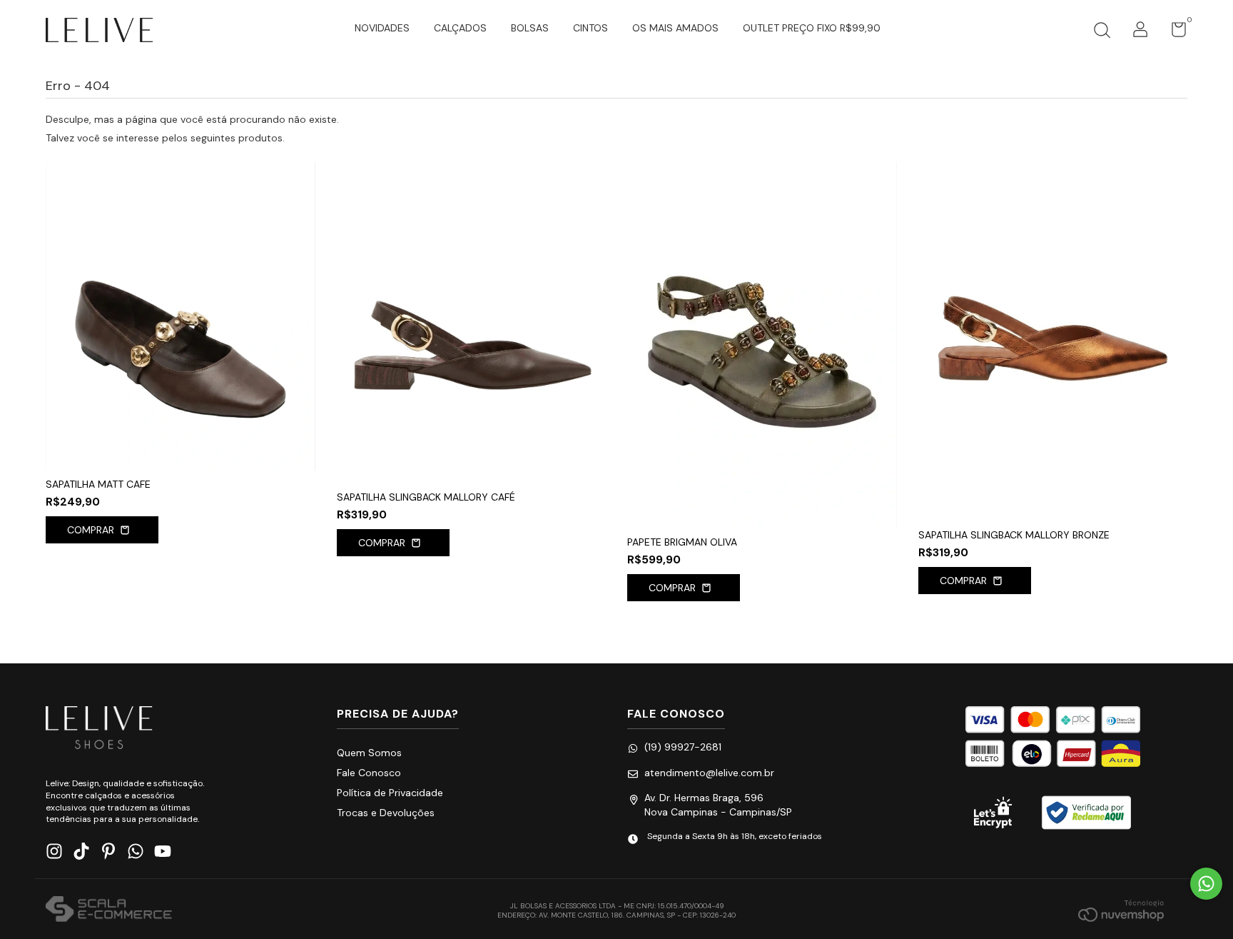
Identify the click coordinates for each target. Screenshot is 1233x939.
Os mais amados (675, 27)
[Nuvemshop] (1121, 910)
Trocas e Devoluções (386, 812)
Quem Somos (369, 752)
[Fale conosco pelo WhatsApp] (1206, 884)
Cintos (590, 27)
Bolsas (530, 27)
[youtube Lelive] (162, 851)
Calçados (460, 27)
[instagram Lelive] (54, 851)
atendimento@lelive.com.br (709, 772)
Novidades (382, 27)
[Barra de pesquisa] (1101, 32)
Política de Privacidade (390, 792)
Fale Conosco (369, 772)
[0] (1173, 33)
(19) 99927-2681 (682, 746)
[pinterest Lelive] (108, 851)
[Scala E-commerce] (109, 910)
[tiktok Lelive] (81, 851)
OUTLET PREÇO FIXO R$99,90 (812, 27)
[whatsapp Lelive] (135, 851)
